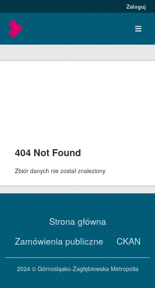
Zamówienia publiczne (59, 241)
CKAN (129, 241)
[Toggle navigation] (138, 29)
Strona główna (77, 221)
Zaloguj (136, 6)
